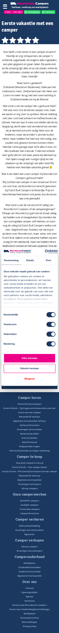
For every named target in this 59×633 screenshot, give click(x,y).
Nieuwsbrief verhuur (29, 416)
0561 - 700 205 (13, 12)
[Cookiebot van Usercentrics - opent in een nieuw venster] (45, 252)
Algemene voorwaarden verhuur (29, 420)
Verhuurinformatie (29, 425)
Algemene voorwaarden (29, 479)
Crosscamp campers (30, 509)
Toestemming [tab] (11, 260)
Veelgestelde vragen (29, 446)
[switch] (50, 324)
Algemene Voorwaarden (29, 575)
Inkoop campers (29, 488)
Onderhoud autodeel (29, 571)
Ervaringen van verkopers (29, 550)
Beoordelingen (29, 622)
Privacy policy (29, 626)
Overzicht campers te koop (29, 462)
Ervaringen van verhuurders (29, 530)
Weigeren (29, 378)
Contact (29, 588)
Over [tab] (48, 260)
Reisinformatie (29, 442)
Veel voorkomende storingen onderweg (29, 450)
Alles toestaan (29, 358)
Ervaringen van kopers (29, 484)
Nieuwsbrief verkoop (29, 475)
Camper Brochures (29, 513)
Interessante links (29, 617)
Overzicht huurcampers (29, 404)
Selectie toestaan (29, 368)
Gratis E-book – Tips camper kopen (29, 467)
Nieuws (29, 596)
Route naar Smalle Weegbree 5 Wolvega (29, 609)
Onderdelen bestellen (29, 567)
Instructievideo (29, 437)
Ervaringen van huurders (29, 429)
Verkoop (49, 12)
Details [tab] (30, 260)
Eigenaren (29, 534)
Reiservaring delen (29, 433)
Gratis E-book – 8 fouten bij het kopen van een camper (29, 471)
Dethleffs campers (29, 500)
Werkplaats (34, 12)
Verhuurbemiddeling (29, 525)
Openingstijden (29, 592)
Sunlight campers (29, 504)
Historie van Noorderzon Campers (29, 605)
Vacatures (29, 600)
